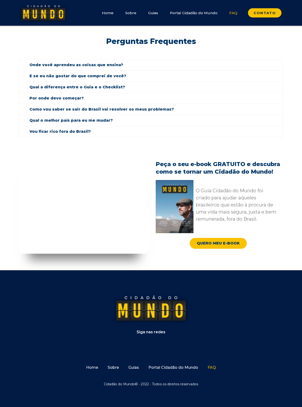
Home (107, 13)
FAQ (233, 13)
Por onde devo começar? (56, 98)
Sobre (130, 13)
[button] (151, 65)
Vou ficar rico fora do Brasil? (60, 131)
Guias (153, 13)
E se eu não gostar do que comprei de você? (77, 76)
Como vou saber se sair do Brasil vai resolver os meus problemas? (101, 109)
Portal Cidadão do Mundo (194, 13)
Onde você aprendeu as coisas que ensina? (76, 65)
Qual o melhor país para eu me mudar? (71, 120)
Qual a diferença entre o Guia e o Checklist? (77, 87)
